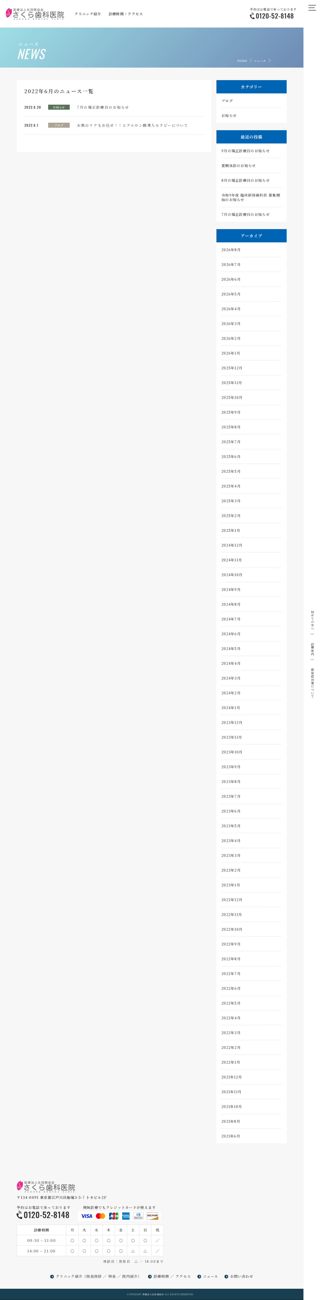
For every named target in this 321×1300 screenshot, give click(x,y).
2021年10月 (231, 1106)
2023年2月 (231, 870)
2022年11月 (231, 914)
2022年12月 (232, 899)
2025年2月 (231, 515)
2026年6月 (231, 279)
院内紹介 (130, 1276)
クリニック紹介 (69, 1276)
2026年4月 (231, 308)
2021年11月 (231, 1091)
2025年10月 (232, 397)
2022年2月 (231, 1047)
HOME (242, 61)
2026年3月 (231, 323)
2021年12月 (231, 1077)
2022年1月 (230, 1062)
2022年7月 (231, 973)
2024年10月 (232, 574)
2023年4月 (231, 840)
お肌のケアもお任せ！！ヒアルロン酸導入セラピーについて (132, 125)
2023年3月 (231, 855)
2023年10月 (232, 752)
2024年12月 (232, 545)
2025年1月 (230, 530)
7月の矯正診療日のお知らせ (103, 107)
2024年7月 (231, 619)
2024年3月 (231, 678)
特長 (112, 1276)
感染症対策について (312, 683)
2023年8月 (231, 781)
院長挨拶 (94, 1276)
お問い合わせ (241, 1276)
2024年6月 (231, 633)
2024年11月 (231, 560)
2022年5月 (231, 1003)
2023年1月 (230, 885)
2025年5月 (231, 471)
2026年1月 (230, 353)
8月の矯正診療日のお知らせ (245, 180)
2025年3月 (231, 501)
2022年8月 (231, 958)
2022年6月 (231, 988)
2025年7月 (231, 441)
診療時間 (161, 1276)
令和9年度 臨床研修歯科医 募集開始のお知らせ (250, 197)
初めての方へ (312, 620)
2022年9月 (231, 944)
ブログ (58, 125)
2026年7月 (231, 264)
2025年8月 (231, 427)
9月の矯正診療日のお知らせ (245, 150)
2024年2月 (231, 693)
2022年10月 (232, 929)
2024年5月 (231, 648)
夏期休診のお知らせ (238, 165)
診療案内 (312, 649)
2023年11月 (231, 737)
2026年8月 (231, 249)
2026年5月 (231, 294)
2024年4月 (231, 663)
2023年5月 (231, 826)
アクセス (183, 1276)
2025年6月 (231, 456)
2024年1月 (230, 707)
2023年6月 (231, 811)
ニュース (260, 61)
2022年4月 (231, 1018)
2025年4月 (231, 486)
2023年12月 (232, 722)
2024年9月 (231, 589)
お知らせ (59, 107)
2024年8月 (231, 604)
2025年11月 (231, 382)
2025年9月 (231, 412)
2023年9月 (231, 766)
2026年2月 (231, 338)
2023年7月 (231, 796)
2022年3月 (231, 1032)
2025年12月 (232, 368)
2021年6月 (230, 1136)
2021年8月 (230, 1121)
